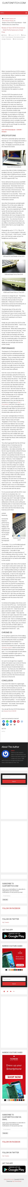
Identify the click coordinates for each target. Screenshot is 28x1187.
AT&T (3, 37)
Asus (24, 35)
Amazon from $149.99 (9, 711)
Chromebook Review (8, 20)
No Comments (19, 39)
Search (14, 781)
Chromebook (9, 37)
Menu (2, 13)
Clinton (5, 35)
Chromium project (7, 647)
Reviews (11, 18)
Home (6, 18)
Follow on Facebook (11, 908)
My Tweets (5, 922)
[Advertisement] (14, 8)
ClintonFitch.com (14, 2)
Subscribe (5, 899)
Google (4, 39)
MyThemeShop (16, 1181)
